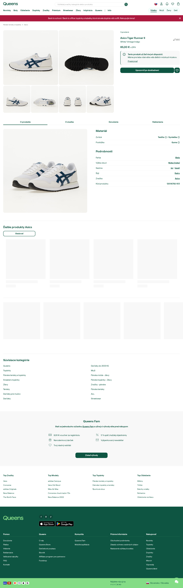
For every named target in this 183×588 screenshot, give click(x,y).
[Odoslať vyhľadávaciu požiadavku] (126, 4)
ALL (92, 394)
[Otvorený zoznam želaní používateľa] (172, 3)
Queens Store (45, 544)
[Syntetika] (179, 137)
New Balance (8, 493)
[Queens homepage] (10, 4)
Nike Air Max (53, 489)
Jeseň (177, 168)
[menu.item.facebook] (41, 517)
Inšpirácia (87, 10)
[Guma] (179, 142)
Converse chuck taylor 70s (59, 493)
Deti (176, 10)
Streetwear (68, 10)
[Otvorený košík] (178, 3)
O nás (41, 540)
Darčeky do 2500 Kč (100, 366)
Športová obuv (99, 489)
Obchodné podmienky (120, 540)
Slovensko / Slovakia (159, 583)
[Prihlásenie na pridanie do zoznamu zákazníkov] (177, 70)
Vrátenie (6, 549)
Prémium (56, 10)
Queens (98, 10)
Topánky (7, 370)
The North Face (9, 497)
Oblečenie (25, 10)
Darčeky (7, 398)
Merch (149, 561)
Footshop (43, 561)
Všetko (153, 10)
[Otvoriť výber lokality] (155, 3)
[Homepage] (20, 518)
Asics (177, 178)
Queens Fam (88, 426)
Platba (5, 544)
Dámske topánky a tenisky (103, 485)
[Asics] (176, 39)
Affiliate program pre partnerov (52, 557)
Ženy (169, 10)
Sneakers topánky (11, 380)
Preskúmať (133, 61)
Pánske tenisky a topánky (14, 375)
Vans (5, 481)
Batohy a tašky (143, 489)
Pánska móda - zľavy (100, 375)
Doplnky (36, 10)
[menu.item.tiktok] (51, 517)
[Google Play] (64, 523)
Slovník (42, 553)
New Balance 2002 (56, 497)
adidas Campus (54, 481)
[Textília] (166, 137)
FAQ (5, 561)
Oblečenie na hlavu (145, 497)
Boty (16, 10)
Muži (161, 10)
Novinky (7, 10)
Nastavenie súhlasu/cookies (121, 549)
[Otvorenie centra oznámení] (167, 3)
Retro (177, 173)
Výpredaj (150, 565)
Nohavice (141, 493)
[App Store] (47, 523)
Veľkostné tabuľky (10, 557)
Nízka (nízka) (174, 163)
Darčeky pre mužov (12, 394)
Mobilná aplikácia (82, 544)
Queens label (151, 569)
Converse (7, 485)
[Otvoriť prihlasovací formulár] (161, 3)
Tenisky (6, 389)
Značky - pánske (98, 384)
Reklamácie (8, 553)
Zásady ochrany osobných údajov (124, 544)
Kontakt (6, 565)
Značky (46, 10)
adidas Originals (9, 489)
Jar (172, 168)
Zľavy (78, 10)
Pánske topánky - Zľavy (101, 380)
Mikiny (140, 481)
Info (109, 10)
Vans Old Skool (54, 485)
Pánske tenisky (97, 389)
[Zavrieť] (180, 18)
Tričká (139, 485)
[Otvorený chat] (177, 582)
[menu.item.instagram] (46, 517)
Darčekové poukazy (47, 549)
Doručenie (7, 540)
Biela (177, 157)
